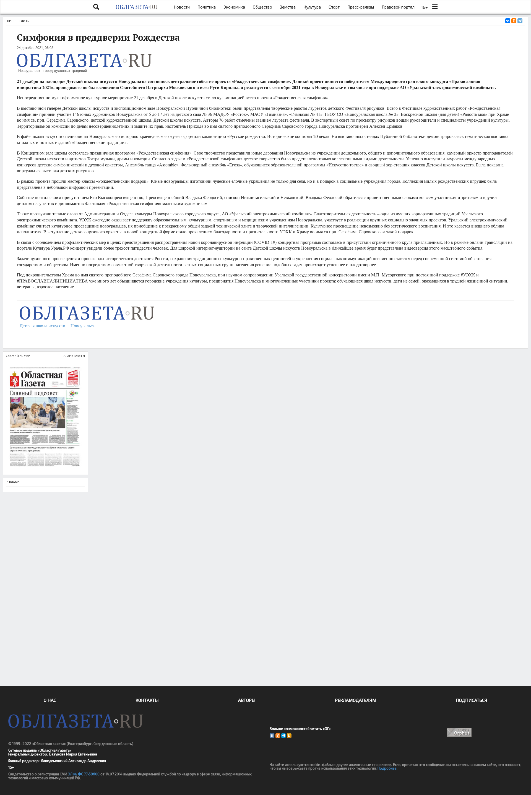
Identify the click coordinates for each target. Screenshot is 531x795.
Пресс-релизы (360, 6)
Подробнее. (387, 768)
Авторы (247, 700)
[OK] (277, 735)
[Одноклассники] (513, 20)
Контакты (147, 700)
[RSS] (289, 735)
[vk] (272, 735)
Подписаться (471, 700)
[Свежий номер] (45, 417)
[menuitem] (182, 7)
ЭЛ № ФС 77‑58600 (84, 774)
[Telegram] (519, 20)
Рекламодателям (355, 700)
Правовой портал (398, 6)
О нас (50, 700)
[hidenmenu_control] (435, 7)
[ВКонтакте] (507, 20)
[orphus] (459, 732)
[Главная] (136, 7)
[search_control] (96, 7)
